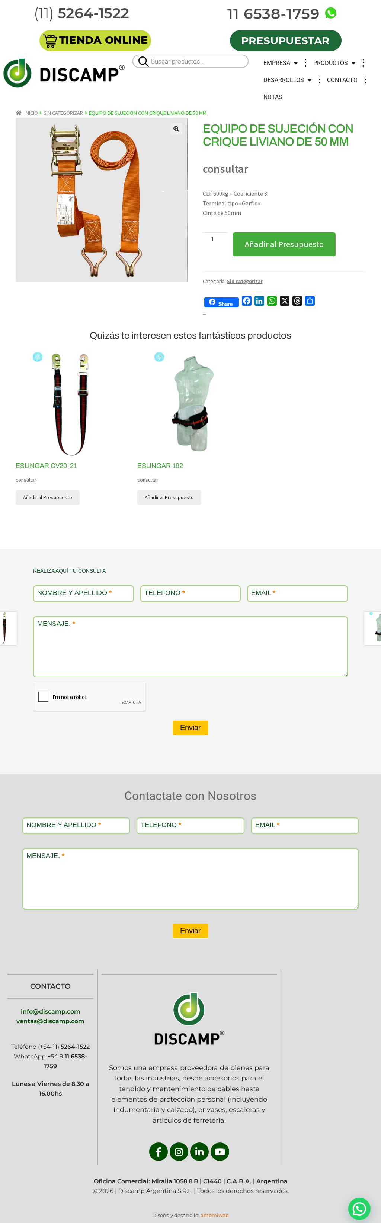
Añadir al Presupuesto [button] (47, 497)
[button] (176, 129)
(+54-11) (63, 1046)
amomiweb (215, 1215)
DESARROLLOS (283, 80)
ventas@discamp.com (50, 1021)
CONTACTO (342, 80)
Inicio (31, 113)
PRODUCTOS (330, 62)
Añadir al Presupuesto (284, 244)
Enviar (190, 727)
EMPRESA (276, 62)
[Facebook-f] (158, 1151)
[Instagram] (179, 1151)
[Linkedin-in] (199, 1151)
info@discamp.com (50, 1011)
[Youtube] (220, 1151)
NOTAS (272, 97)
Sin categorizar (63, 113)
